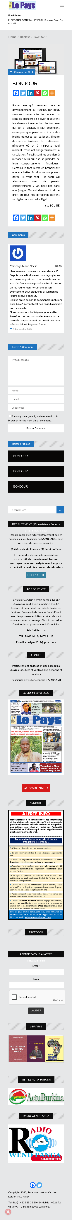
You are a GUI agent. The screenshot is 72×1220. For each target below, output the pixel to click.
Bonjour (25, 36)
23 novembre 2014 (23, 72)
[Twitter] (23, 93)
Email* (36, 965)
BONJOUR (20, 456)
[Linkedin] (30, 93)
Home (12, 36)
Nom (36, 979)
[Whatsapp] (45, 93)
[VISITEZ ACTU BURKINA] (36, 1096)
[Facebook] (16, 93)
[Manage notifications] (8, 1212)
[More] (52, 93)
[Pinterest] (37, 93)
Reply (58, 265)
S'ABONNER (38, 788)
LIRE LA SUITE (36, 574)
